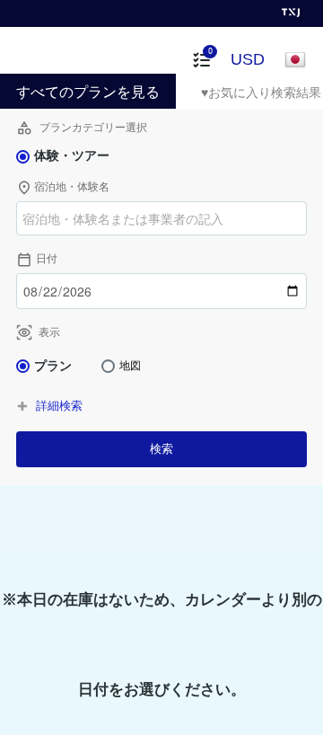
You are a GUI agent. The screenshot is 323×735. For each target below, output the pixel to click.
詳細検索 (59, 405)
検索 (161, 449)
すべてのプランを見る (88, 92)
